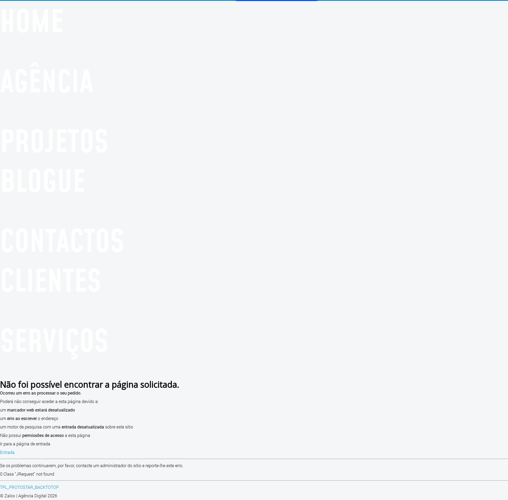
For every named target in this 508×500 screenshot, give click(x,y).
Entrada (7, 452)
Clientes (50, 280)
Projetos (54, 140)
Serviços (54, 340)
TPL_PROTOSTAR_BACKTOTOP (29, 487)
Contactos (62, 240)
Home (32, 20)
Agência (46, 80)
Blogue (42, 180)
